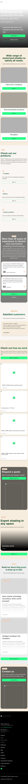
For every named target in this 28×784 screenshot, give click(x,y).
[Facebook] (1, 768)
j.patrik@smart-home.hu (7, 727)
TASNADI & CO (9, 779)
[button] (14, 372)
